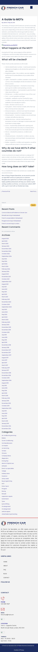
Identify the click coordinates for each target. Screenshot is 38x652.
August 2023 (5, 274)
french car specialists (8, 468)
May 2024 (4, 261)
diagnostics (5, 458)
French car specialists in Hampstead (12, 218)
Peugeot (4, 488)
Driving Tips (5, 461)
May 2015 (4, 416)
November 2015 (6, 403)
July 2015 (4, 410)
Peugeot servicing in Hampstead (11, 220)
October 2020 (6, 304)
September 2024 (7, 256)
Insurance (4, 476)
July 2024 (4, 258)
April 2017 (4, 362)
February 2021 (6, 299)
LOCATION (4, 623)
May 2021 (4, 291)
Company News (6, 455)
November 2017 (6, 352)
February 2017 (6, 367)
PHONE (3, 602)
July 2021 (4, 286)
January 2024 (5, 271)
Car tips (4, 450)
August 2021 (5, 284)
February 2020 (6, 322)
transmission (5, 498)
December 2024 (6, 248)
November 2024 (6, 251)
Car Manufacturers (7, 443)
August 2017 (5, 357)
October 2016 (5, 377)
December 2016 (6, 372)
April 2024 (4, 264)
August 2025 (5, 238)
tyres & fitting (5, 504)
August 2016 (5, 383)
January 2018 (5, 347)
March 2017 (5, 365)
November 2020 (6, 302)
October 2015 (5, 405)
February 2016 (6, 398)
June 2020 (5, 312)
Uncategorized (6, 509)
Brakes (4, 438)
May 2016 (4, 390)
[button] (31, 7)
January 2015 (5, 423)
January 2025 (5, 246)
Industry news (6, 473)
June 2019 (4, 337)
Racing (4, 491)
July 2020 (4, 309)
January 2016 (5, 400)
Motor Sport (5, 486)
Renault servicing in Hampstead (11, 215)
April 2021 (4, 294)
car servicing (5, 448)
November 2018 (6, 345)
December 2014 (6, 426)
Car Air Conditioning (7, 440)
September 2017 (6, 355)
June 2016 (4, 388)
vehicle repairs (6, 511)
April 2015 (4, 418)
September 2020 (7, 307)
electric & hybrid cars (8, 463)
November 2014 (6, 428)
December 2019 (6, 327)
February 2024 (6, 269)
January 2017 (5, 370)
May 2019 (4, 340)
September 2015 (6, 408)
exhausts (4, 466)
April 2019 (4, 342)
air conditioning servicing (9, 435)
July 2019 (4, 334)
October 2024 (6, 253)
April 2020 (4, 317)
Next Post (33, 191)
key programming (7, 481)
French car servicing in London (10, 223)
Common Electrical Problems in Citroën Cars (14, 212)
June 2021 (4, 289)
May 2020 (4, 314)
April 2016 (4, 393)
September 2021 (6, 281)
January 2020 (5, 324)
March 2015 (5, 421)
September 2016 (6, 380)
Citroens (4, 453)
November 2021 (6, 276)
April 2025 (4, 241)
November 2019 (6, 329)
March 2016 (5, 395)
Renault (4, 493)
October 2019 (5, 332)
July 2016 (4, 385)
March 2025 (5, 243)
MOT (3, 483)
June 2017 (4, 360)
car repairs (5, 445)
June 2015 (4, 413)
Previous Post (5, 191)
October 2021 (5, 279)
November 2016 (6, 375)
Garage (4, 471)
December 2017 (6, 350)
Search (4, 202)
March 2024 (5, 266)
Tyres (3, 501)
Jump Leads (5, 478)
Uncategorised (6, 506)
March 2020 (5, 319)
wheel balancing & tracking (9, 514)
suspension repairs (7, 496)
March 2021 (5, 296)
